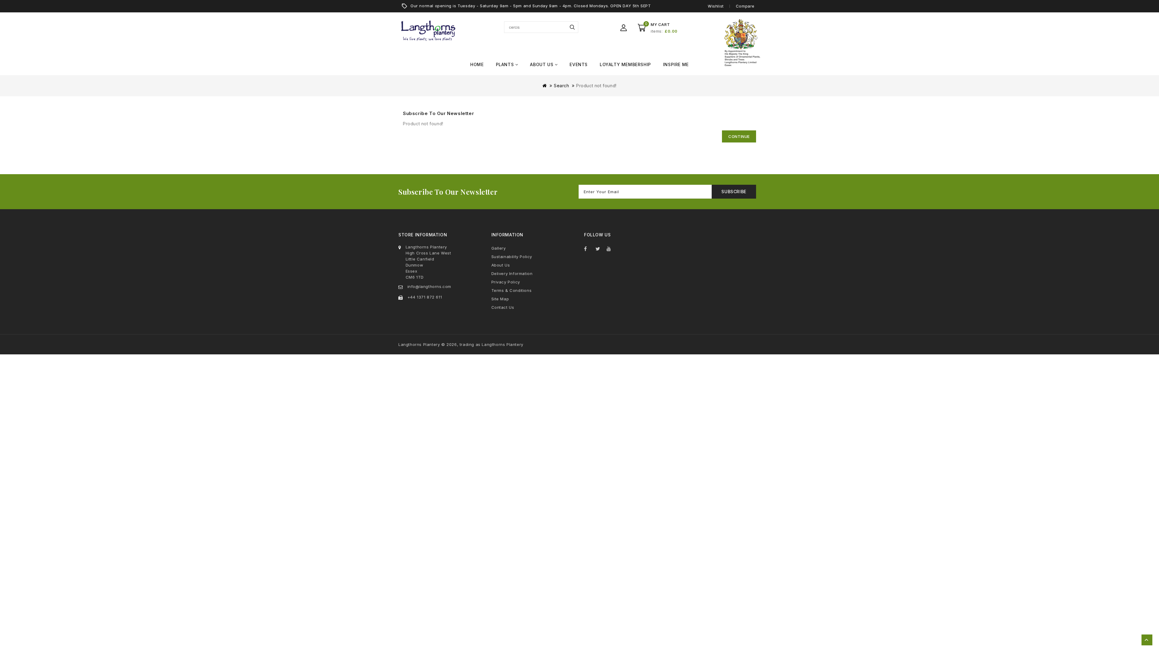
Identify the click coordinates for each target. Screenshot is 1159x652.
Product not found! (596, 85)
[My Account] (624, 28)
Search (572, 27)
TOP (1147, 640)
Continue (739, 136)
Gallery (498, 248)
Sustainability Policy (511, 256)
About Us (500, 265)
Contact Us (502, 307)
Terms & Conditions (511, 290)
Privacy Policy (505, 282)
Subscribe (733, 191)
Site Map (500, 298)
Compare (745, 6)
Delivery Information (512, 273)
